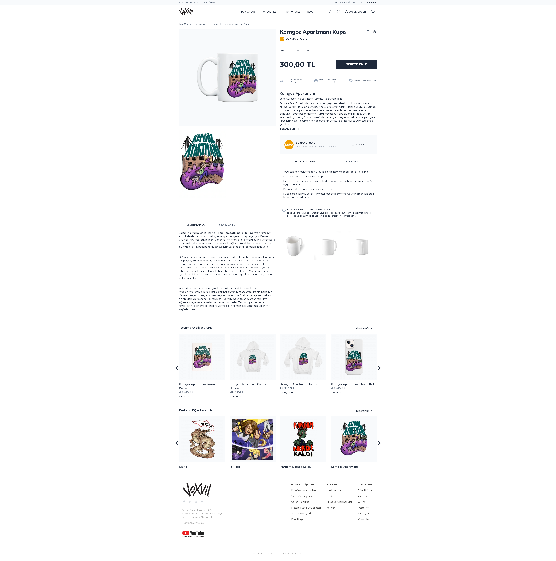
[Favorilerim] (338, 12)
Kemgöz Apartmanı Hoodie (299, 384)
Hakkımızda (334, 490)
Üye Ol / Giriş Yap (358, 12)
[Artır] (308, 50)
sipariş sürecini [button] (331, 215)
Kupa (215, 24)
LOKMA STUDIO (306, 143)
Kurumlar (363, 519)
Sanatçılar (364, 513)
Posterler (363, 507)
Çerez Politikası (300, 502)
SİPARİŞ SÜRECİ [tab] (227, 224)
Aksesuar (363, 496)
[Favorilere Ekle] (368, 31)
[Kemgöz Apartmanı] (354, 439)
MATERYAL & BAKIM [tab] (304, 161)
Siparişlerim (357, 2)
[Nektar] (202, 439)
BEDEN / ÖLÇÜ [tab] (352, 161)
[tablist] (328, 161)
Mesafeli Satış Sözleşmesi (306, 507)
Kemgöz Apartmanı (344, 466)
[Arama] (330, 12)
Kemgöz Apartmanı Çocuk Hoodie (248, 386)
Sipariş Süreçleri (301, 513)
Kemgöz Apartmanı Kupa (236, 24)
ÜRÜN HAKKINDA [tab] (195, 224)
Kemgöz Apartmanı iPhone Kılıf (352, 384)
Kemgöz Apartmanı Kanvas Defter (197, 386)
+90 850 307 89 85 (193, 523)
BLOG (310, 12)
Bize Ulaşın (297, 519)
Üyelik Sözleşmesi (301, 496)
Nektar (183, 466)
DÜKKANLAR (248, 12)
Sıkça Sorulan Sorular (339, 502)
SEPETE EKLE (356, 64)
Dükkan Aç (371, 2)
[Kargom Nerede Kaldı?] (303, 439)
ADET (283, 50)
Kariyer (331, 507)
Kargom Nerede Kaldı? (295, 466)
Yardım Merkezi (342, 2)
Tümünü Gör (362, 328)
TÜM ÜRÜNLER (294, 12)
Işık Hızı (235, 466)
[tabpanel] (328, 185)
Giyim (361, 502)
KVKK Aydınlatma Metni (305, 490)
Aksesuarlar (202, 24)
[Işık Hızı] (253, 439)
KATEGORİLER (270, 12)
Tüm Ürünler (185, 24)
